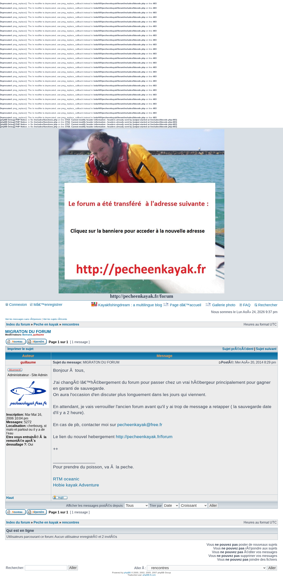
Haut (10, 497)
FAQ (246, 305)
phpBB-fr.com (149, 575)
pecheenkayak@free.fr (139, 424)
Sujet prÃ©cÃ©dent (237, 349)
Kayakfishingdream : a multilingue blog (130, 305)
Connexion (17, 305)
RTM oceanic (66, 478)
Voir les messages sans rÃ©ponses (23, 319)
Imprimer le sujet (20, 349)
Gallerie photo (223, 305)
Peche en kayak (46, 324)
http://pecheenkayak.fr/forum (144, 436)
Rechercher (267, 305)
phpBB (127, 572)
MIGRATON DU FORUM (28, 331)
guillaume (38, 334)
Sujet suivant (266, 349)
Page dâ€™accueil (185, 305)
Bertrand (27, 334)
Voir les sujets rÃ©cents (55, 319)
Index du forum (18, 324)
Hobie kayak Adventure (76, 484)
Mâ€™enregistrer (47, 305)
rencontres (70, 324)
